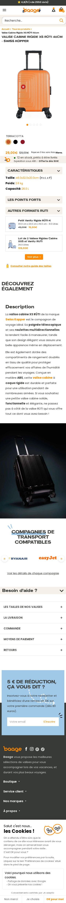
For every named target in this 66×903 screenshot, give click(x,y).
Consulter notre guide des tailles (30, 266)
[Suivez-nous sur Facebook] (26, 749)
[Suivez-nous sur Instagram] (32, 749)
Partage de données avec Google (27, 881)
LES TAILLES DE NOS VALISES (23, 607)
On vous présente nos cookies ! (25, 884)
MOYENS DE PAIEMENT (19, 639)
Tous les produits (21, 29)
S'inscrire (49, 722)
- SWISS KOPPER (15, 41)
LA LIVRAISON (13, 617)
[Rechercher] (61, 20)
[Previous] (4, 558)
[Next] (61, 558)
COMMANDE (12, 628)
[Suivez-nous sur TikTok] (43, 749)
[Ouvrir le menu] (4, 10)
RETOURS (10, 650)
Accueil (5, 29)
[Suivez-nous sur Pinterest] (37, 749)
